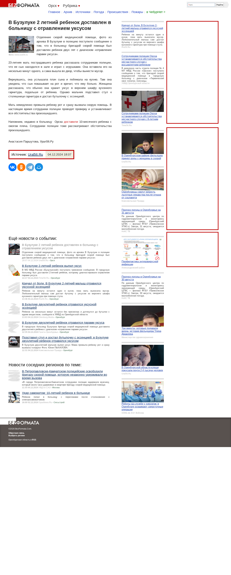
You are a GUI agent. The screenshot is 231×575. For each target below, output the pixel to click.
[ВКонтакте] (12, 167)
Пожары (137, 12)
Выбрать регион (16, 435)
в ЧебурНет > (155, 12)
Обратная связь (16, 433)
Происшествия (117, 12)
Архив (68, 12)
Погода (99, 12)
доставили (71, 121)
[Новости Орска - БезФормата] (20, 4)
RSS (34, 440)
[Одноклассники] (21, 167)
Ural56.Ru (35, 154)
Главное (54, 12)
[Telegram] (30, 167)
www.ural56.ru (21, 55)
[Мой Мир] (39, 167)
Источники (83, 12)
